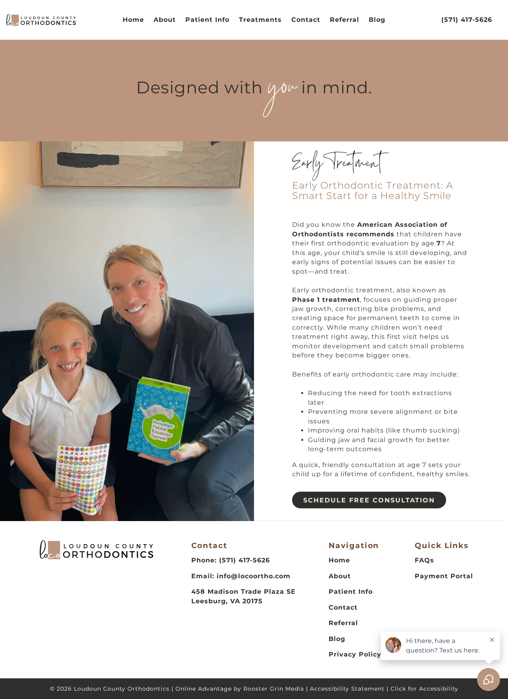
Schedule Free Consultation (369, 500)
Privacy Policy (355, 654)
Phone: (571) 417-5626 (230, 560)
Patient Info (207, 19)
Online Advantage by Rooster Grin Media (239, 688)
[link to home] (96, 551)
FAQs (424, 560)
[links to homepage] (41, 20)
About (165, 19)
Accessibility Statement (347, 688)
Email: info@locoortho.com (241, 576)
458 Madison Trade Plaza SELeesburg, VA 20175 (243, 596)
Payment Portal (444, 576)
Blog (377, 19)
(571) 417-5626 (466, 19)
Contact (305, 19)
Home (133, 19)
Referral (344, 19)
